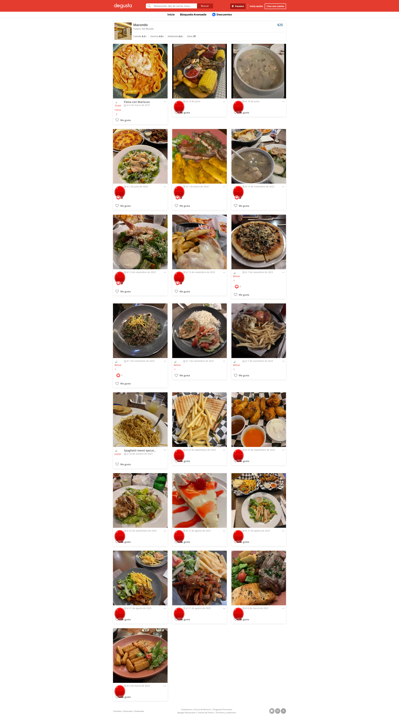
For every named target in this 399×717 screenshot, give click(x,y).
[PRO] (179, 105)
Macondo (140, 25)
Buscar (205, 6)
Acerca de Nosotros (202, 709)
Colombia (117, 711)
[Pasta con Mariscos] (140, 71)
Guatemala (139, 711)
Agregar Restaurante (186, 712)
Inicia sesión (256, 6)
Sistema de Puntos (206, 712)
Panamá (239, 6)
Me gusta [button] (125, 120)
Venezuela (127, 711)
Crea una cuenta (275, 6)
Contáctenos (186, 709)
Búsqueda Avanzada (193, 14)
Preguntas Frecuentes (222, 709)
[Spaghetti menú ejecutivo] (140, 419)
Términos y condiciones (226, 712)
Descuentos (222, 14)
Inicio (171, 14)
